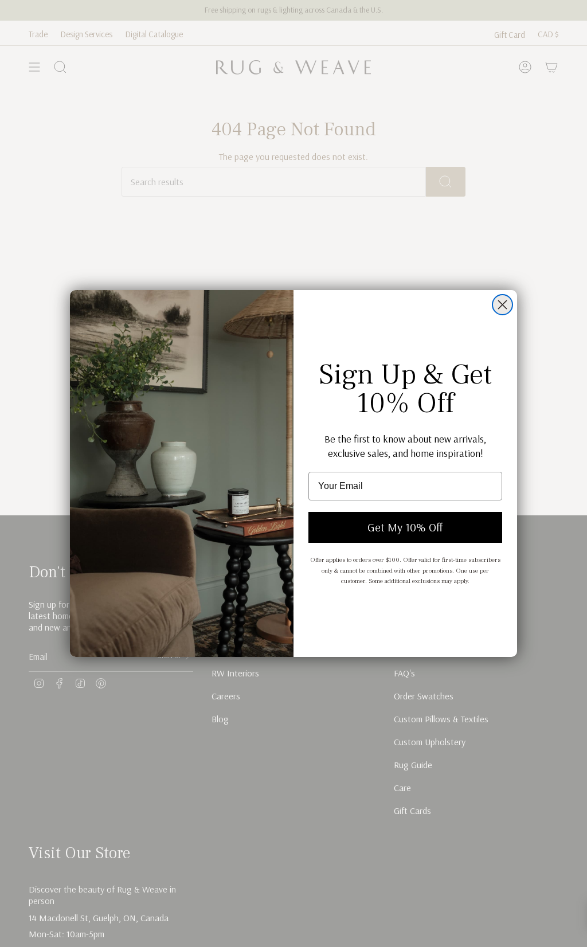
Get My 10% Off (405, 527)
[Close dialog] (502, 305)
